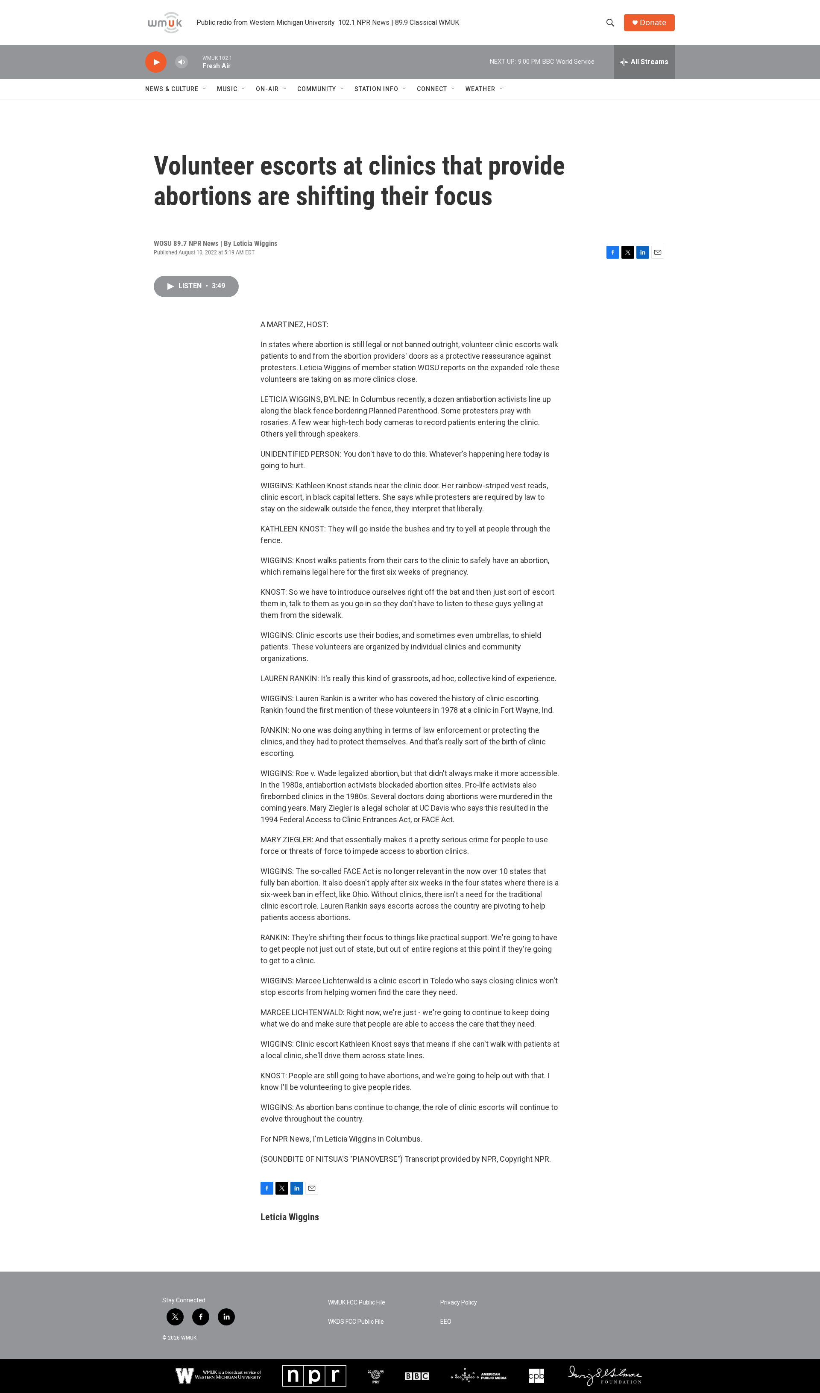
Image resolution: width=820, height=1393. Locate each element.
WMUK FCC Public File (356, 1302)
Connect (432, 89)
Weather (480, 89)
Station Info (376, 89)
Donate (653, 22)
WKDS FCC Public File (356, 1322)
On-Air (267, 89)
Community (316, 89)
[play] (156, 62)
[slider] (195, 61)
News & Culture (172, 89)
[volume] (181, 62)
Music (227, 89)
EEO (445, 1322)
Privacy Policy (458, 1302)
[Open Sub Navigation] (205, 89)
